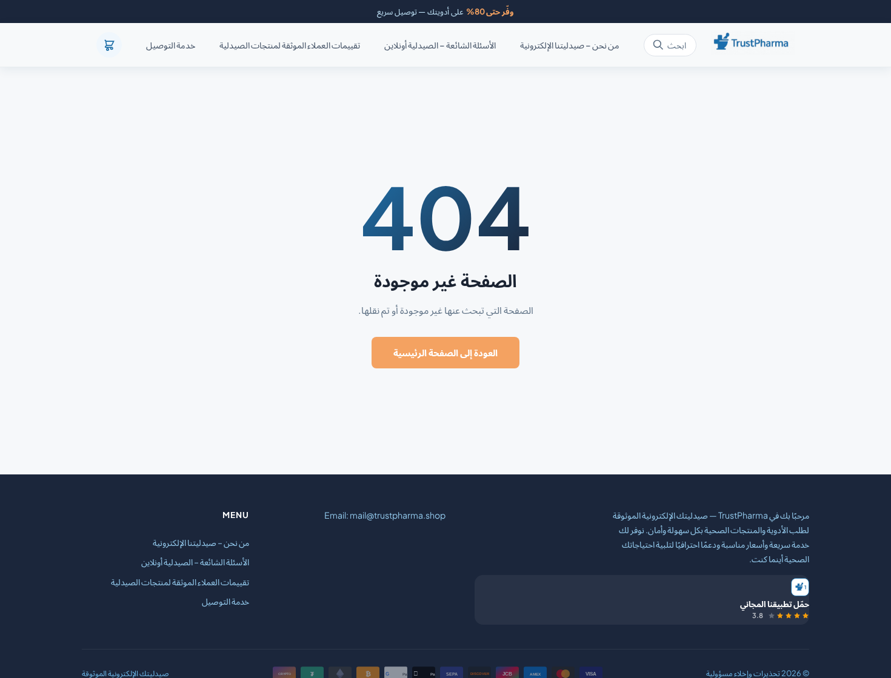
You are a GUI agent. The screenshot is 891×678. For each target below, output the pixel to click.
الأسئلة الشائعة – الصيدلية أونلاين (440, 45)
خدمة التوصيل (170, 45)
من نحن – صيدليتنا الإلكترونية (569, 45)
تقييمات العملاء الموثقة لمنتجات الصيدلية (289, 45)
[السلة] (109, 45)
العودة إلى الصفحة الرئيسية (445, 352)
